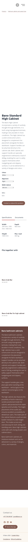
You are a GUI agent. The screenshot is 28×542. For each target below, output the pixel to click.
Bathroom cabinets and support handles (18, 11)
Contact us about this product (13, 203)
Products (4, 11)
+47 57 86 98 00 (7, 516)
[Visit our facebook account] (4, 522)
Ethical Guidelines (16, 539)
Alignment (5, 179)
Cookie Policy (15, 535)
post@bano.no (17, 516)
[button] (17, 5)
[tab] (8, 217)
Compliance (6, 539)
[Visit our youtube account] (10, 522)
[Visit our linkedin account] (7, 522)
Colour (4, 172)
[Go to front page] (8, 4)
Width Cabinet (6, 185)
